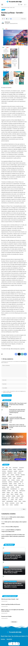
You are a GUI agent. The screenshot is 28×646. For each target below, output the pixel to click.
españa (10, 421)
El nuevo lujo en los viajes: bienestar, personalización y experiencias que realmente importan (17, 411)
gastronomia (21, 485)
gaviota (3, 487)
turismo (24, 501)
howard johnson (5, 488)
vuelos (11, 504)
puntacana (4, 499)
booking (9, 476)
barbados (23, 474)
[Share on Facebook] (5, 19)
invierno (9, 490)
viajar (22, 503)
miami (8, 494)
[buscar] (19, 4)
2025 (7, 467)
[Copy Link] (9, 19)
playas (16, 497)
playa (12, 497)
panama (13, 495)
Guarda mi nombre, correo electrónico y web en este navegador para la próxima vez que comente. (14, 392)
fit (22, 483)
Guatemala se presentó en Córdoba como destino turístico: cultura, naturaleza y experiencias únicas (13, 536)
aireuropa (20, 469)
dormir (21, 481)
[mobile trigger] (2, 4)
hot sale (17, 487)
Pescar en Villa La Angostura (12, 526)
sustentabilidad (9, 501)
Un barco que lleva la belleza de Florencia (10, 604)
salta (16, 499)
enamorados (4, 483)
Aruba (10, 429)
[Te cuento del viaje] (14, 1)
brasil (14, 476)
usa (3, 503)
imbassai (4, 490)
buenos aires (4, 478)
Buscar (24, 509)
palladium (8, 495)
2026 (10, 467)
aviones (12, 474)
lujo (17, 490)
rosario (12, 499)
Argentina (7, 553)
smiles (3, 501)
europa (15, 483)
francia (15, 485)
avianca (3, 474)
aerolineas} (15, 467)
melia (20, 492)
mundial (16, 494)
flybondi (10, 485)
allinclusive (9, 471)
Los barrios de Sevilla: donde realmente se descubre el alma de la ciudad (17, 419)
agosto (10, 469)
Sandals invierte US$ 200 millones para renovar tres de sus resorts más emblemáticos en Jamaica (13, 585)
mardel (16, 492)
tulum (20, 501)
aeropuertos (4, 469)
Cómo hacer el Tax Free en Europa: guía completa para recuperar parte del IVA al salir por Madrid (13, 571)
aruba (15, 472)
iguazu (22, 488)
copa (9, 480)
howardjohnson (13, 488)
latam (13, 490)
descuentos (4, 481)
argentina (4, 472)
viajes (3, 504)
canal (10, 478)
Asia (10, 406)
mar (12, 492)
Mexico (10, 414)
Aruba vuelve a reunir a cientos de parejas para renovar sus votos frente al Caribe (17, 426)
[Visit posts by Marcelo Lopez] (2, 22)
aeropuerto (21, 467)
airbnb (14, 469)
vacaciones (12, 503)
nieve (3, 495)
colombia (4, 480)
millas (12, 494)
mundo (21, 494)
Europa (6, 567)
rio (8, 499)
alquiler (15, 471)
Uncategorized (12, 581)
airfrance (4, 471)
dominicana (16, 481)
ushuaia (6, 503)
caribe (14, 478)
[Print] (11, 19)
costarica (18, 480)
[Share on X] (7, 19)
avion (8, 474)
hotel (8, 487)
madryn (8, 492)
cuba (22, 480)
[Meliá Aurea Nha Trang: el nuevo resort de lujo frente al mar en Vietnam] (4, 405)
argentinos (10, 472)
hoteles (12, 487)
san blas (20, 499)
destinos (10, 481)
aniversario (21, 471)
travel (15, 501)
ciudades (19, 478)
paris (22, 495)
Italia (3, 9)
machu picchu (22, 490)
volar (7, 504)
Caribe (6, 581)
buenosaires (19, 476)
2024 (3, 467)
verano (17, 503)
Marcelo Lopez (7, 21)
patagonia (4, 497)
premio (21, 497)
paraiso (18, 495)
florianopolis (4, 485)
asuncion (19, 472)
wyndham (16, 504)
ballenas (17, 474)
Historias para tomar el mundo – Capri (9, 599)
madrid (3, 492)
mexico (3, 494)
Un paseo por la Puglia (6, 616)
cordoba (13, 480)
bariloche (4, 476)
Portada (2, 7)
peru (9, 497)
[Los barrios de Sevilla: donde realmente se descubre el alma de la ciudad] (4, 419)
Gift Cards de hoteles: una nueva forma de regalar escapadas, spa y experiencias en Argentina (12, 556)
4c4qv (2, 526)
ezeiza (19, 483)
